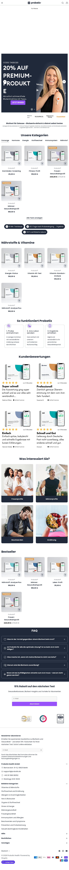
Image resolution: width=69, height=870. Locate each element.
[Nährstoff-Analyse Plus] (11, 293)
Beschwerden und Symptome (13, 821)
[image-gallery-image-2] (52, 384)
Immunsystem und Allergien (12, 817)
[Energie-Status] (11, 258)
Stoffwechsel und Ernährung (12, 791)
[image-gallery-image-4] (52, 430)
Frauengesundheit (8, 814)
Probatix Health (14, 855)
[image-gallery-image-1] (17, 384)
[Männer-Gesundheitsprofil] (11, 191)
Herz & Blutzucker (8, 799)
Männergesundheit (8, 810)
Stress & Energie (7, 806)
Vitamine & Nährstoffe (10, 787)
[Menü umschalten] (2, 3)
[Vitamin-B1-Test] (34, 258)
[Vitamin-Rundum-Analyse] (57, 258)
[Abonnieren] (41, 750)
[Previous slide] (5, 82)
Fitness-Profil (34, 171)
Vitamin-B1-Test (34, 274)
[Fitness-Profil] (34, 156)
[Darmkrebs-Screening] (11, 156)
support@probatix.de (12, 771)
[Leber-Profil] (57, 567)
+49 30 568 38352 (11, 775)
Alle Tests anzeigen (34, 218)
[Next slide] (64, 82)
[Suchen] (62, 3)
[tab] (5, 141)
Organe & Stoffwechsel (10, 802)
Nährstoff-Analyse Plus (11, 308)
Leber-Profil (57, 583)
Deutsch (4, 851)
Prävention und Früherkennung (13, 825)
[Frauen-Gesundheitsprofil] (57, 156)
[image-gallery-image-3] (17, 430)
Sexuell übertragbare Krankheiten (14, 829)
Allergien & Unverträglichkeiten (13, 795)
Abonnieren (34, 704)
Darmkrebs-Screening (11, 171)
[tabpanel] (34, 179)
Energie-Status (11, 274)
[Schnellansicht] (19, 150)
